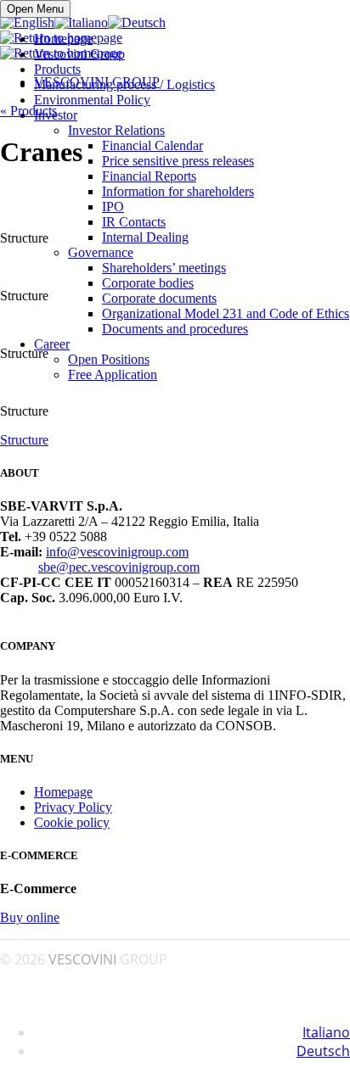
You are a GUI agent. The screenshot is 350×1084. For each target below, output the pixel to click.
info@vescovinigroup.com (117, 552)
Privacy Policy (73, 807)
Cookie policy (72, 822)
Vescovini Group (79, 54)
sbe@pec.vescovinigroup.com (119, 567)
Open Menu (35, 9)
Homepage (63, 38)
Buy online (29, 917)
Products (57, 69)
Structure (24, 440)
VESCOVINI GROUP (97, 82)
